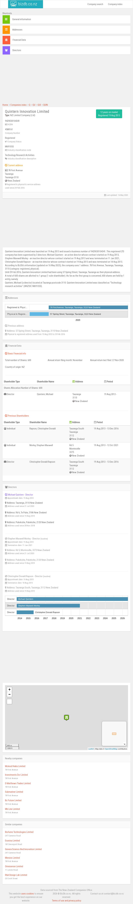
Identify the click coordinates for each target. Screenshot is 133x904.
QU (34, 104)
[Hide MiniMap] (124, 743)
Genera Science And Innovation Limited (23, 849)
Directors (16, 50)
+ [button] (9, 689)
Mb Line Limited (12, 809)
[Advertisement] (66, 80)
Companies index (18, 104)
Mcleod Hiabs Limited (15, 766)
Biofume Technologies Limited (19, 832)
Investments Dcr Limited (16, 774)
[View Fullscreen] (9, 701)
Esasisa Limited (12, 840)
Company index (115, 4)
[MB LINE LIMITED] (66, 718)
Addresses (17, 29)
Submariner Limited (14, 791)
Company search (95, 4)
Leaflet (91, 748)
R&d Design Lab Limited (16, 875)
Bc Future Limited (13, 800)
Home (5, 104)
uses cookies (27, 893)
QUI (39, 104)
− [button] (9, 694)
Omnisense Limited (14, 866)
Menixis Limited (12, 857)
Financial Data (19, 39)
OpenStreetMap (111, 748)
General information (21, 19)
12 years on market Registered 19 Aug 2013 (109, 114)
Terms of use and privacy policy (66, 900)
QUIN (45, 104)
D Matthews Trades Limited (18, 783)
